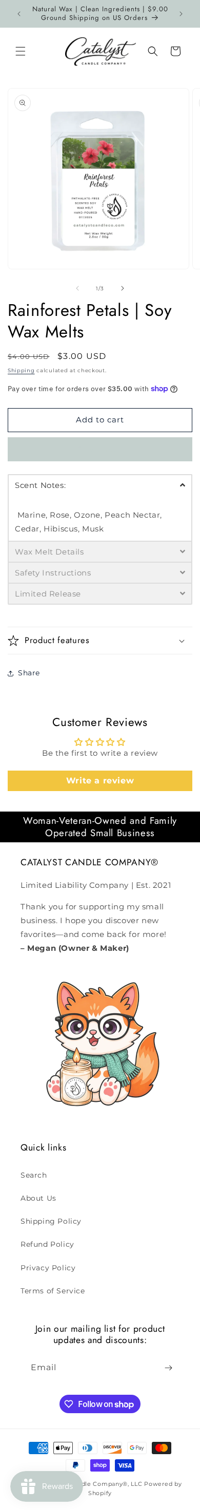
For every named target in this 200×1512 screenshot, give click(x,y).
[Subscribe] (168, 1367)
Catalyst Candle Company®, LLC (92, 1483)
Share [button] (29, 672)
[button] (20, 51)
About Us (38, 1198)
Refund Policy (47, 1244)
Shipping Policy (51, 1221)
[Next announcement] (181, 14)
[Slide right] (122, 288)
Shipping (21, 370)
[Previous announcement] (19, 14)
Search (34, 1175)
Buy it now (100, 449)
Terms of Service (53, 1290)
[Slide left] (77, 288)
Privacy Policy (48, 1267)
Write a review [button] (100, 780)
